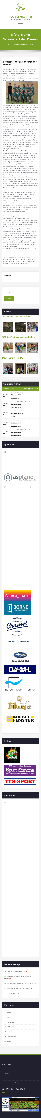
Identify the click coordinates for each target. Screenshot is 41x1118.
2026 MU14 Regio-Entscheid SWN (17, 316)
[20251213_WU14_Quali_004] (20, 347)
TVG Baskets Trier (20, 17)
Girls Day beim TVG (13, 993)
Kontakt (6, 1073)
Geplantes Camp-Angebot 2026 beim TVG (19, 988)
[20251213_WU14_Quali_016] (8, 347)
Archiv (9, 1012)
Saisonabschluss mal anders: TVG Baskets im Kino (21, 983)
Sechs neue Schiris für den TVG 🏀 (17, 971)
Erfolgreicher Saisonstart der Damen (23, 44)
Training (9, 1032)
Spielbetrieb (10, 1027)
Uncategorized (11, 1036)
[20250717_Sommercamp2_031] (8, 368)
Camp (8, 1017)
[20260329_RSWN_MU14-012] (20, 326)
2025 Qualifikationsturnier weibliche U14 (20, 337)
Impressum (7, 1078)
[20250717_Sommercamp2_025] (32, 368)
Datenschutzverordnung (11, 1083)
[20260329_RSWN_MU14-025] (32, 326)
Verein (9, 1041)
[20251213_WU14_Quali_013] (32, 347)
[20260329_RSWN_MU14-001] (8, 326)
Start (8, 44)
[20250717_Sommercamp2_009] (20, 368)
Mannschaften (11, 1022)
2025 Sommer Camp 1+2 (12, 358)
